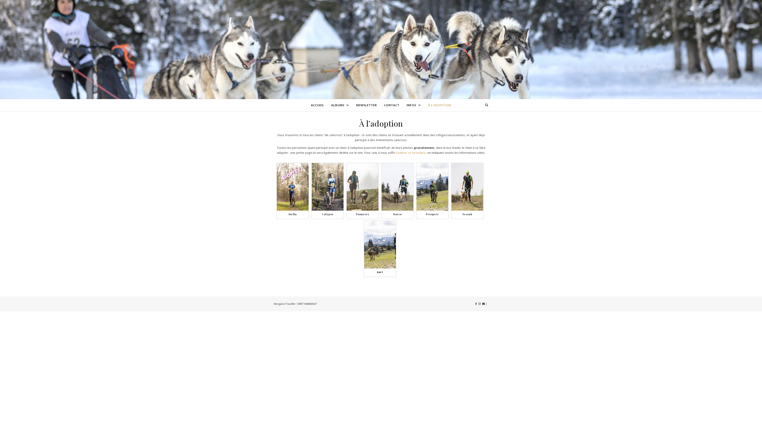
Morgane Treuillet (284, 304)
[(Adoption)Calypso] (327, 187)
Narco (397, 214)
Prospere (432, 214)
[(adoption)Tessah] (467, 187)
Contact (391, 105)
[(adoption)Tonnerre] (362, 187)
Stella (293, 214)
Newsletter (366, 105)
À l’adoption (439, 105)
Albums (337, 105)
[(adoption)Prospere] (432, 187)
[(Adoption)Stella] (293, 187)
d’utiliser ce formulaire (411, 153)
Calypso (327, 214)
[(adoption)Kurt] (380, 244)
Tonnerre (362, 214)
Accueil (317, 105)
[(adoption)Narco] (397, 187)
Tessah (467, 214)
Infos (411, 105)
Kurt (380, 272)
